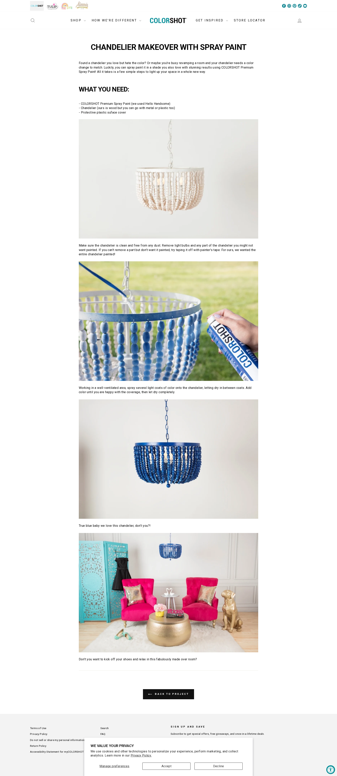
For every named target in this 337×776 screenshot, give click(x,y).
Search (104, 728)
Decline (218, 766)
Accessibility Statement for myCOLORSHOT (57, 751)
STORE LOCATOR (250, 20)
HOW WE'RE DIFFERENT (115, 20)
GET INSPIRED (210, 20)
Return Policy (38, 745)
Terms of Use (38, 728)
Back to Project (171, 693)
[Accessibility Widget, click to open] (330, 769)
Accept (166, 766)
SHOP (77, 20)
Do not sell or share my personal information (57, 740)
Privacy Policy (38, 733)
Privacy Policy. (141, 755)
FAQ (103, 733)
